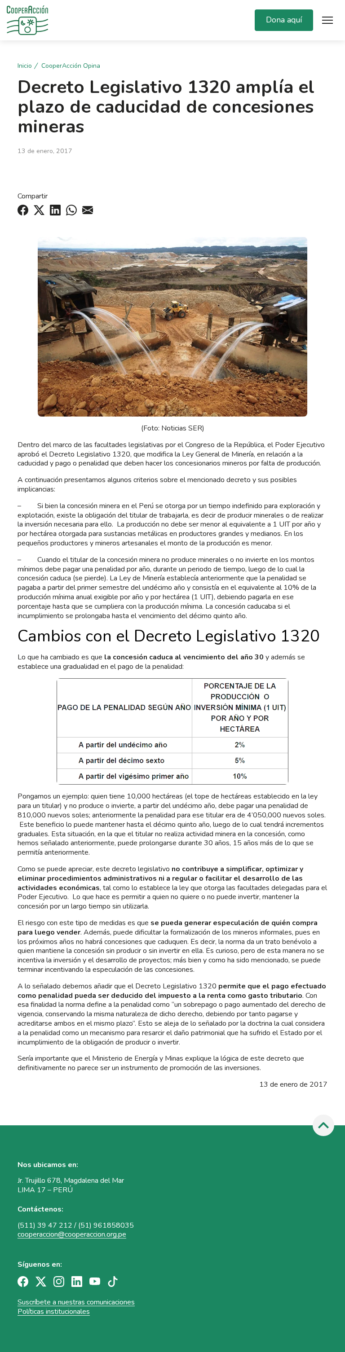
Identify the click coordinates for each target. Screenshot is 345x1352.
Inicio (25, 66)
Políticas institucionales (54, 1312)
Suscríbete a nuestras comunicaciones (76, 1302)
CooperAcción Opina (70, 66)
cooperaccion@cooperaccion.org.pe (72, 1234)
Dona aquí (284, 19)
